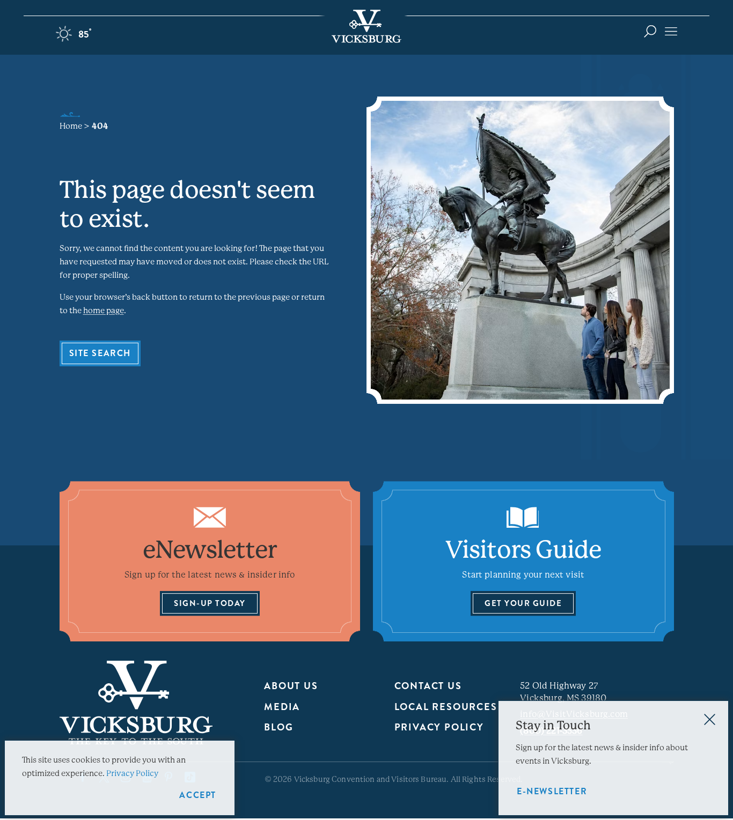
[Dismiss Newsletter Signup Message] (709, 719)
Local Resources (445, 707)
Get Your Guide (523, 603)
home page (103, 310)
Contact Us (428, 686)
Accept (197, 795)
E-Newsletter (552, 791)
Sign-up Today (210, 603)
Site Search (100, 353)
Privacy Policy (439, 727)
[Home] (366, 26)
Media (282, 707)
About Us (291, 686)
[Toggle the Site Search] (650, 31)
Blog (278, 727)
